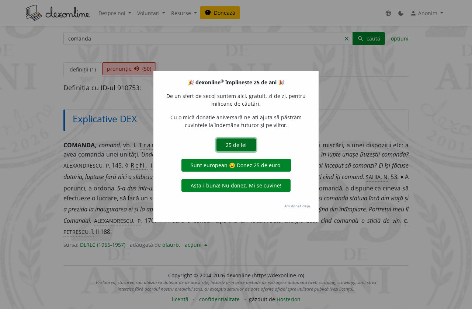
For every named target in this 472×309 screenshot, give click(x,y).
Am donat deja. (297, 205)
